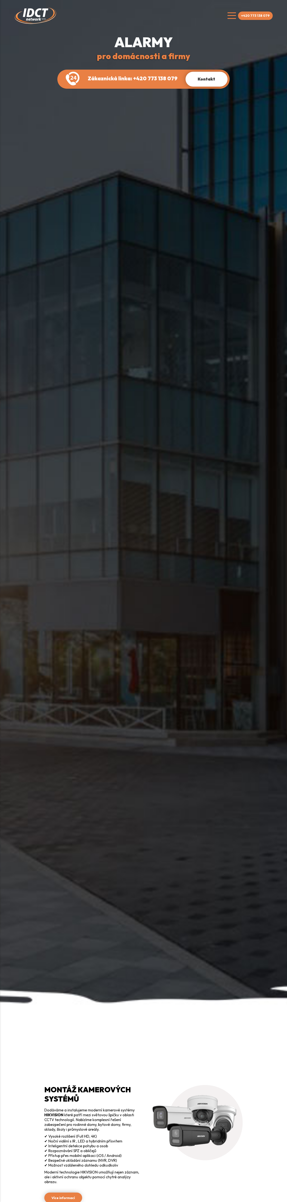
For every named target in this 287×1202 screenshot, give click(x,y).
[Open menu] (232, 16)
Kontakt (206, 79)
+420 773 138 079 (255, 15)
